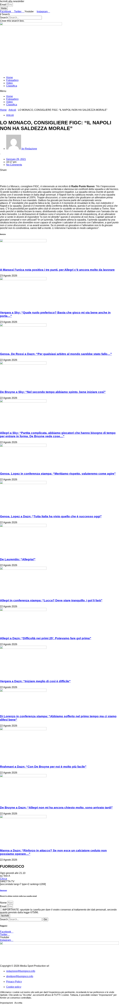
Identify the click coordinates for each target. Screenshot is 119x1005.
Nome (3, 902)
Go (45, 919)
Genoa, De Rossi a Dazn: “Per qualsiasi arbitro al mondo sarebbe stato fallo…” (56, 354)
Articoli (12, 110)
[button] (59, 14)
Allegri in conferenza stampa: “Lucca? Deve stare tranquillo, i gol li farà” (51, 600)
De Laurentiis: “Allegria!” (17, 559)
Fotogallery (12, 80)
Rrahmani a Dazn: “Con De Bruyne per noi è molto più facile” (43, 766)
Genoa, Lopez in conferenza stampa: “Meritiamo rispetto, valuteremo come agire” (58, 473)
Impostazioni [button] (6, 1003)
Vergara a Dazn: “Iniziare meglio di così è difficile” (35, 681)
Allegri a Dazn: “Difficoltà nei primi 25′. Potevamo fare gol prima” (45, 638)
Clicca (3, 878)
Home (9, 77)
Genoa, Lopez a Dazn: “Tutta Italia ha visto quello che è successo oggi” (51, 516)
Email (3, 4)
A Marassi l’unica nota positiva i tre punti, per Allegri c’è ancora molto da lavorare (57, 269)
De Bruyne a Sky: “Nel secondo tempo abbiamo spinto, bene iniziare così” (53, 392)
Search (4, 17)
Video (9, 83)
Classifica (11, 85)
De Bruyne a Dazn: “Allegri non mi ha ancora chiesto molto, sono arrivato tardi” (56, 807)
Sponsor (3, 890)
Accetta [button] (18, 1003)
